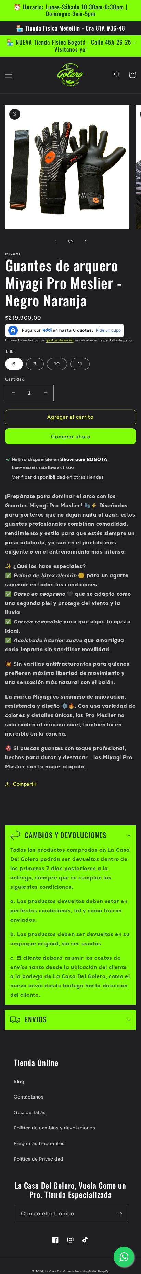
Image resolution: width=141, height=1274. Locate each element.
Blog (19, 1081)
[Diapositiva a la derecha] (85, 241)
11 (80, 364)
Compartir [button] (24, 784)
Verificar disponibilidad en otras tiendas (58, 477)
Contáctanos (29, 1097)
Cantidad (15, 379)
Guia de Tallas (30, 1112)
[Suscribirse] (119, 1214)
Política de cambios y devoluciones (54, 1128)
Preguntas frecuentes (39, 1143)
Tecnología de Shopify (92, 1271)
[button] (8, 74)
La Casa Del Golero (59, 1271)
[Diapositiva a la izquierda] (55, 241)
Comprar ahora (70, 437)
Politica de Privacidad (38, 1159)
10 (57, 364)
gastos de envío (60, 340)
